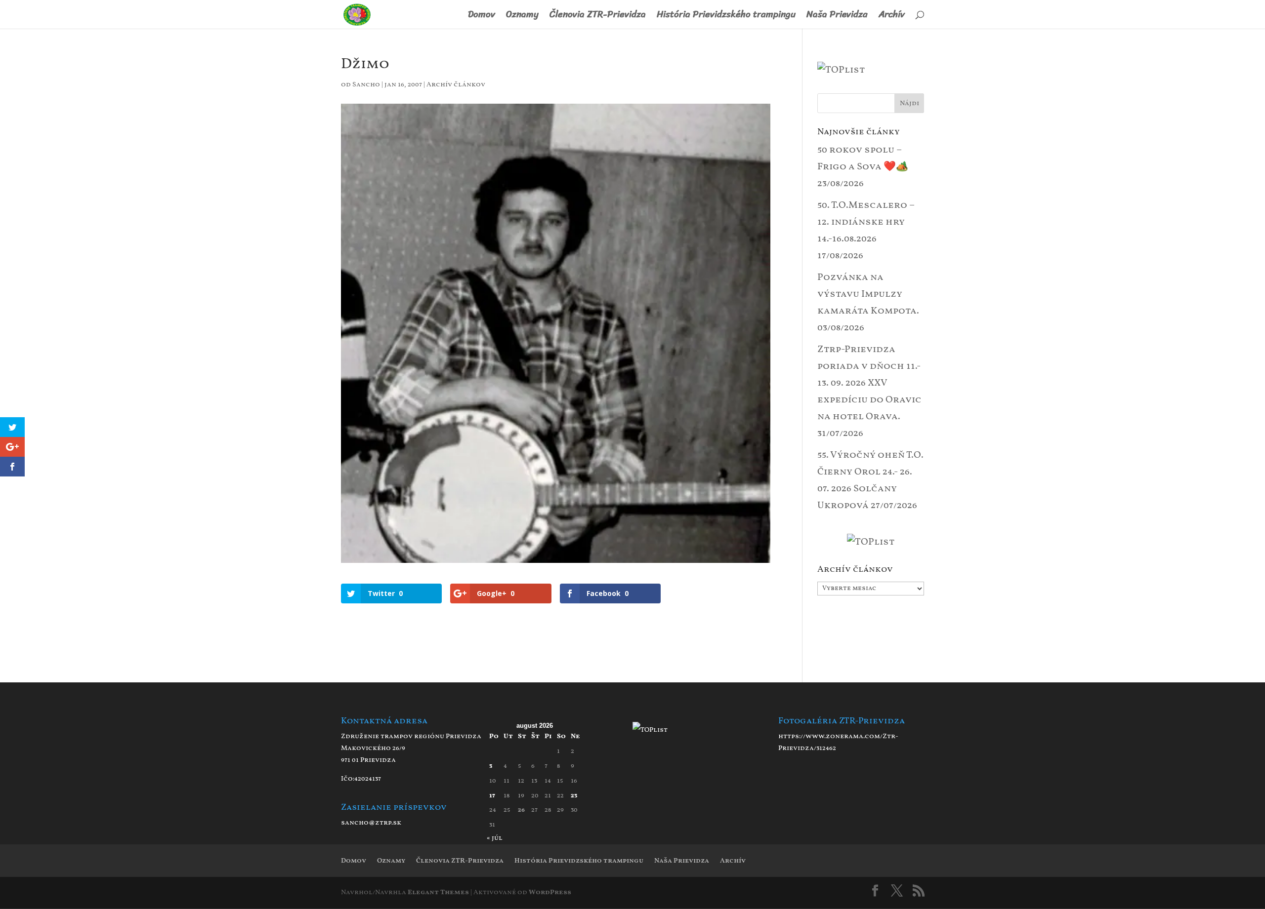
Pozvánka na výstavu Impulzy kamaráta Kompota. (868, 294)
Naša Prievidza (837, 16)
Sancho (366, 84)
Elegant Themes (438, 892)
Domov (481, 16)
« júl (495, 838)
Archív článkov (455, 84)
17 (492, 795)
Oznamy (522, 16)
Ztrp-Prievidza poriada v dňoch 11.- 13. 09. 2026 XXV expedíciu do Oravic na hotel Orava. (869, 383)
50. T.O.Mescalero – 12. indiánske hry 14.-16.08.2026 (866, 222)
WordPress (550, 892)
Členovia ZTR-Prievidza (597, 16)
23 (574, 795)
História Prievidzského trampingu (726, 16)
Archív (892, 16)
